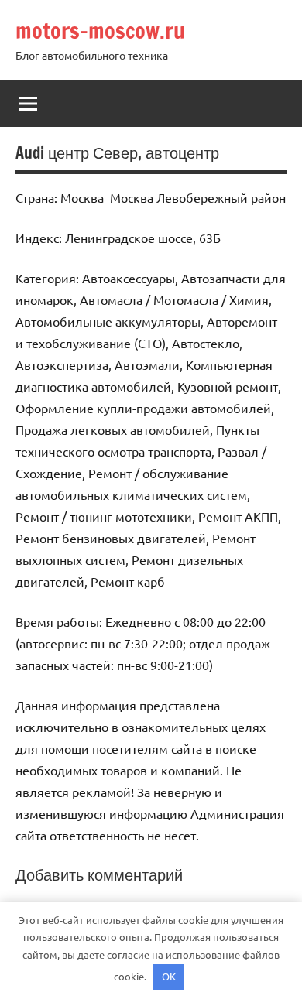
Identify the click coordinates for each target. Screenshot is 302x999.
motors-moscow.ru (100, 30)
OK (169, 976)
